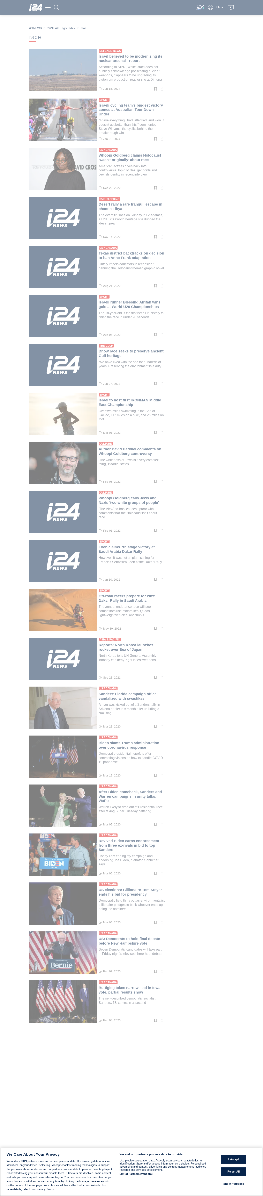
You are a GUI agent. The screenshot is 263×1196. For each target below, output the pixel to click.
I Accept (233, 1159)
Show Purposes (233, 1183)
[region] (131, 1172)
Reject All (233, 1171)
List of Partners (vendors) (136, 1173)
